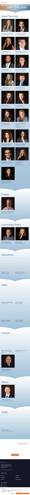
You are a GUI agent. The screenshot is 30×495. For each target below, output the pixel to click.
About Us (17, 475)
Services (2, 475)
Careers (17, 477)
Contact (2, 479)
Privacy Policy (18, 479)
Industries (3, 477)
